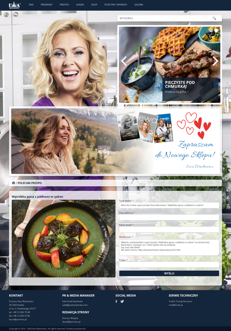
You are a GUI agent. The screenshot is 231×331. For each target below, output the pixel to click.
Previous (124, 61)
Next (215, 61)
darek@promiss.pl (71, 321)
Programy (47, 4)
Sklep (94, 4)
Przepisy (64, 4)
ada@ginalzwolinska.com (75, 304)
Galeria (138, 4)
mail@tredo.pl (176, 304)
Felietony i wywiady (115, 4)
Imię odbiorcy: (127, 212)
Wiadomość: (126, 236)
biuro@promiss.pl (18, 319)
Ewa (31, 4)
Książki (80, 4)
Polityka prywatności (76, 328)
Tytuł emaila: (126, 200)
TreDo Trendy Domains (180, 301)
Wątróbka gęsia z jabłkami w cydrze (37, 197)
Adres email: (126, 224)
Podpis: (123, 260)
